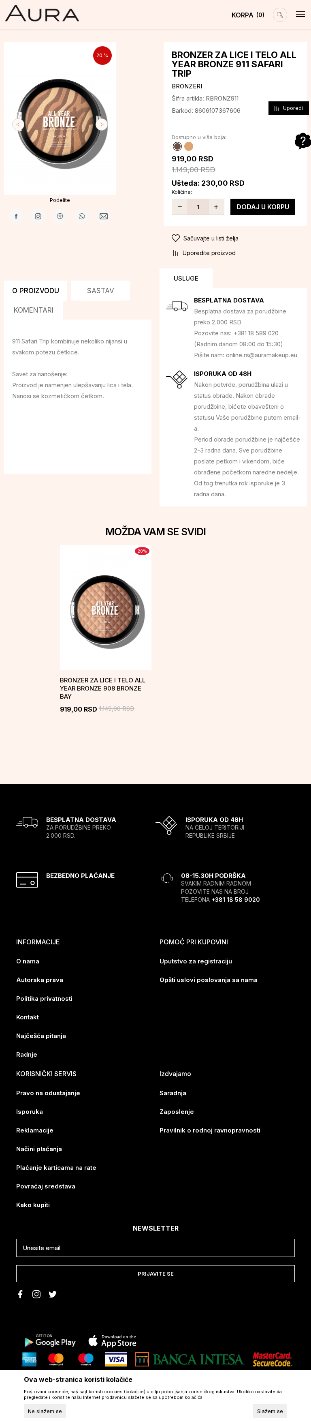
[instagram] (36, 1294)
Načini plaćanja (39, 1149)
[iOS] (112, 1340)
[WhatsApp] (82, 216)
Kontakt (27, 1017)
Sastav (100, 291)
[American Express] (29, 1358)
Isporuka (29, 1111)
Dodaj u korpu (262, 207)
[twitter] (53, 1294)
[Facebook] (16, 216)
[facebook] (20, 1294)
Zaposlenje (177, 1111)
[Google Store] (49, 1340)
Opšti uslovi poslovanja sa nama (209, 980)
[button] (235, 238)
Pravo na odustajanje (48, 1093)
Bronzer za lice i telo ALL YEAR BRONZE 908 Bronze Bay (102, 688)
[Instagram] (38, 216)
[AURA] (42, 13)
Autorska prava (39, 980)
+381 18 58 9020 (235, 899)
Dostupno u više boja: (199, 137)
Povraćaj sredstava (45, 1186)
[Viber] (60, 216)
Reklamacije (34, 1130)
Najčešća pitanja (41, 1036)
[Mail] (103, 216)
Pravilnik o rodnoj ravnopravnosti (210, 1130)
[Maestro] (86, 1358)
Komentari (33, 310)
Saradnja (173, 1093)
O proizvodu (35, 291)
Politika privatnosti (44, 998)
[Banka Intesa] (190, 1358)
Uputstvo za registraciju (196, 961)
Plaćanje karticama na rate (56, 1167)
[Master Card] (56, 1358)
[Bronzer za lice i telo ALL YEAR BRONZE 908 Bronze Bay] (105, 607)
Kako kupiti (33, 1205)
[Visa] (116, 1358)
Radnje (26, 1054)
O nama (27, 961)
